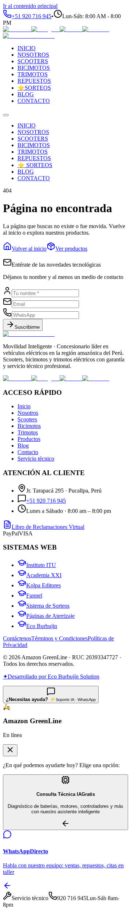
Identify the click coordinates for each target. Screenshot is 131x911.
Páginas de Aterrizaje (50, 616)
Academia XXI (43, 575)
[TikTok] (71, 29)
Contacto (27, 452)
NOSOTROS (33, 132)
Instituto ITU (41, 565)
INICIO (26, 125)
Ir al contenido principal (30, 6)
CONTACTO (33, 178)
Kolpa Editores (43, 585)
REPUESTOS (34, 158)
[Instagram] (45, 29)
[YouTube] (95, 29)
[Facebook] (17, 29)
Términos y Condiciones (59, 638)
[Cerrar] (10, 750)
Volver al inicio (29, 249)
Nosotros (27, 413)
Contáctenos (17, 638)
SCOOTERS (32, 138)
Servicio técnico (35, 459)
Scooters (27, 419)
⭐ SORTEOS (34, 165)
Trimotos (27, 432)
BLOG (25, 172)
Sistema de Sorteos (48, 606)
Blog (23, 445)
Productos (28, 439)
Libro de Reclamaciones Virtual (48, 527)
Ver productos (71, 249)
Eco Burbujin (41, 626)
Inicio (24, 406)
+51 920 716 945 (46, 501)
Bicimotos (29, 426)
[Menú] (6, 115)
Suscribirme (27, 327)
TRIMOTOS (32, 152)
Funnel (34, 595)
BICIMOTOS (33, 145)
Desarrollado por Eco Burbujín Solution (51, 676)
